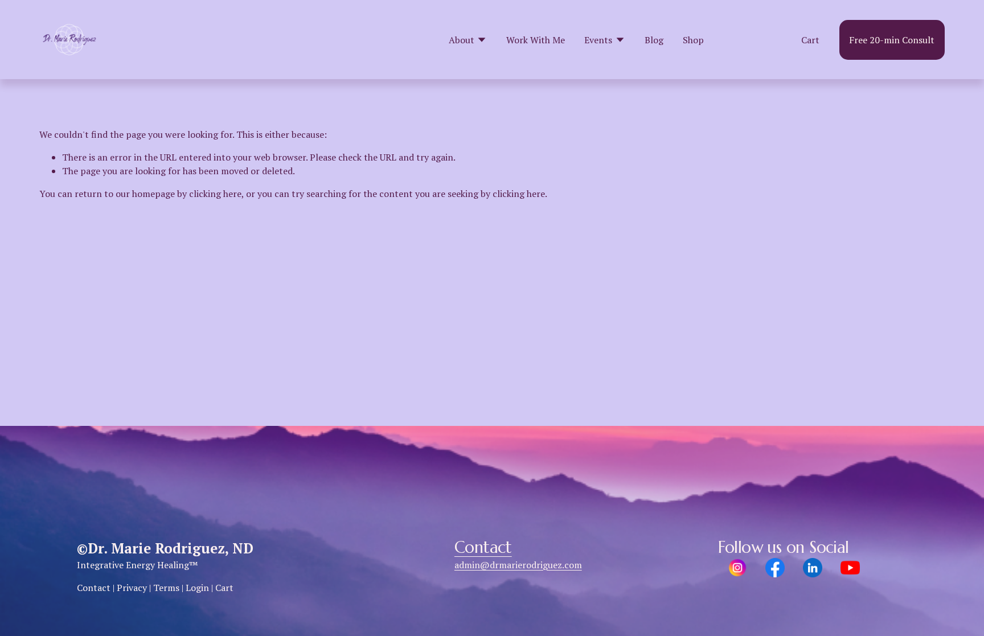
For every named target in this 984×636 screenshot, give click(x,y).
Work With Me (535, 40)
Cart (810, 40)
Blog (654, 40)
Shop (693, 40)
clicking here (215, 193)
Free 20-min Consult (891, 40)
